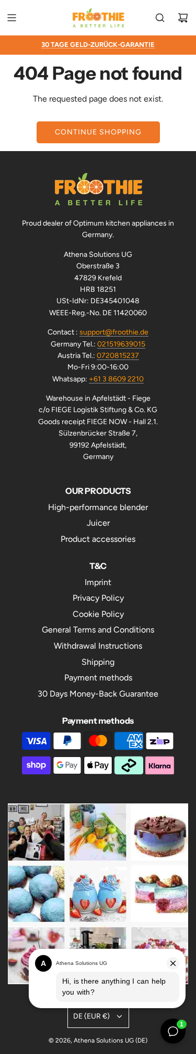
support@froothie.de (113, 332)
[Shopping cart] (182, 17)
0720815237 (118, 355)
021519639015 (121, 344)
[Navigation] (11, 17)
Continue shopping (98, 132)
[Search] (159, 17)
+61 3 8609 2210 (116, 379)
